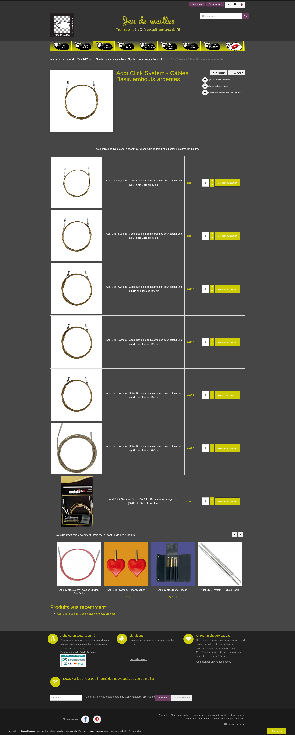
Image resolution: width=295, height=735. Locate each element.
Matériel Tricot (85, 59)
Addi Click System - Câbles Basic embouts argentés (86, 615)
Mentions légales (180, 717)
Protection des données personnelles (224, 720)
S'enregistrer (215, 4)
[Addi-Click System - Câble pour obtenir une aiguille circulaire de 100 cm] (76, 288)
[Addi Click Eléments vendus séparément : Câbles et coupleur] (76, 501)
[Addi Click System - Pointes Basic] (173, 563)
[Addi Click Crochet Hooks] (126, 563)
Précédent (221, 73)
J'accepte (277, 731)
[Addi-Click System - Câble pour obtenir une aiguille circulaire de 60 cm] (76, 182)
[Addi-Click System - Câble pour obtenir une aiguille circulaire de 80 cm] (76, 235)
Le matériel (67, 59)
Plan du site (237, 717)
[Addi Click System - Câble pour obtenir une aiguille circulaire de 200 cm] (76, 448)
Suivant (239, 73)
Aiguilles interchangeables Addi (145, 59)
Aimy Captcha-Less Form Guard (136, 698)
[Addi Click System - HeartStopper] (79, 563)
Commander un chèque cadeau (213, 663)
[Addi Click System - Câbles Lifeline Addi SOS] (220, 563)
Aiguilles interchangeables (110, 59)
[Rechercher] (245, 16)
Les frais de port (139, 661)
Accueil (54, 59)
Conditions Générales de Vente (210, 717)
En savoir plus (135, 731)
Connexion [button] (197, 4)
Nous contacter (194, 720)
